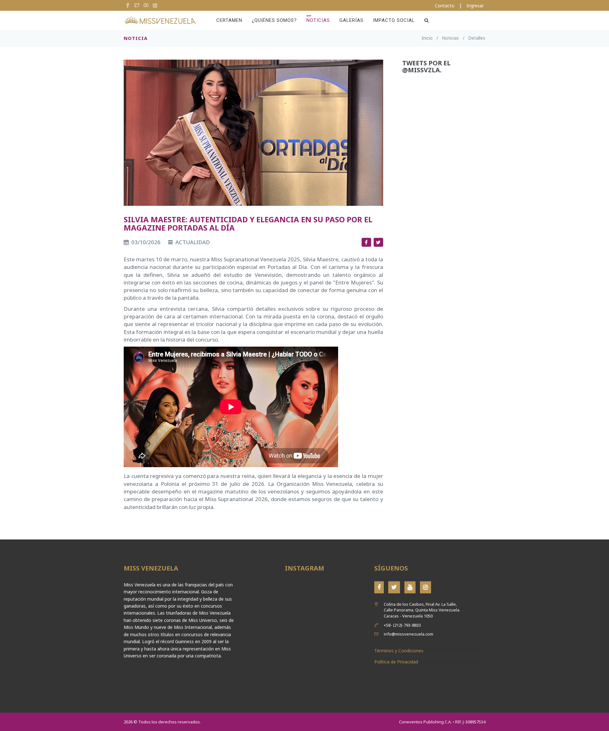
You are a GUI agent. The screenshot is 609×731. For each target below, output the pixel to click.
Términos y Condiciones (398, 651)
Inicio (427, 38)
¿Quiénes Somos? (274, 20)
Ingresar (475, 6)
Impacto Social (394, 20)
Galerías (351, 20)
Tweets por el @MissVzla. (426, 66)
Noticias (318, 20)
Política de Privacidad (396, 662)
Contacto (445, 6)
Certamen (229, 20)
